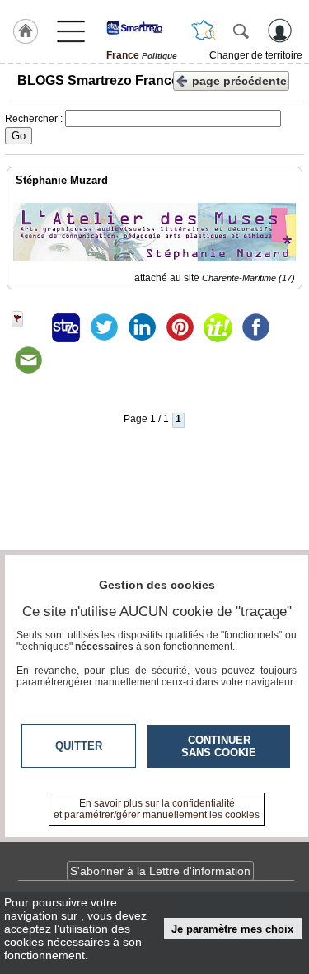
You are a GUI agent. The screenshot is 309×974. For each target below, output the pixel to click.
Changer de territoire (255, 55)
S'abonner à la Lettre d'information (160, 871)
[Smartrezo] (141, 27)
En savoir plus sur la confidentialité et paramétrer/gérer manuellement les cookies (157, 809)
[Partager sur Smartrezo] (65, 327)
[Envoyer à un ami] (28, 360)
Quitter (78, 746)
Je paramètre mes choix (232, 929)
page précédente (239, 80)
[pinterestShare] (179, 327)
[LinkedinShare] (141, 327)
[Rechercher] (240, 30)
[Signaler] (28, 327)
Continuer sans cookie (218, 746)
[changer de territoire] (203, 30)
